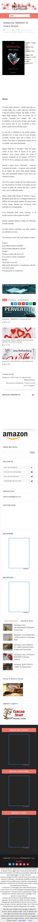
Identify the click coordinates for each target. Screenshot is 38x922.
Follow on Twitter (11, 476)
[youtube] (24, 864)
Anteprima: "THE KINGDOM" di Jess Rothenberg (17, 361)
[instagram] (20, 864)
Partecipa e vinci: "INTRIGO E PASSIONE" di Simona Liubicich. (24, 657)
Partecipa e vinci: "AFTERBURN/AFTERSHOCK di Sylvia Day (24, 627)
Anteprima (23, 30)
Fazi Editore (12, 32)
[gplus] (17, 864)
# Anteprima (12, 300)
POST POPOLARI (10, 621)
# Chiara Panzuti (23, 300)
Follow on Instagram (12, 472)
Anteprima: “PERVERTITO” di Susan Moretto (16, 319)
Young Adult (30, 32)
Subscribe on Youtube (12, 481)
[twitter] (9, 864)
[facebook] (13, 864)
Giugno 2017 (21, 32)
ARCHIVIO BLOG (27, 621)
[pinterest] (27, 864)
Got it (30, 920)
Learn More (22, 920)
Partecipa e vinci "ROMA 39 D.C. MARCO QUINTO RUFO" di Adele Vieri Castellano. (24, 647)
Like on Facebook (11, 467)
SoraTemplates (15, 858)
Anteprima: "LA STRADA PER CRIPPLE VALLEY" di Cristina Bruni (24, 637)
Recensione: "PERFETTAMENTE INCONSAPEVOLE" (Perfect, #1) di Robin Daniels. (18, 341)
